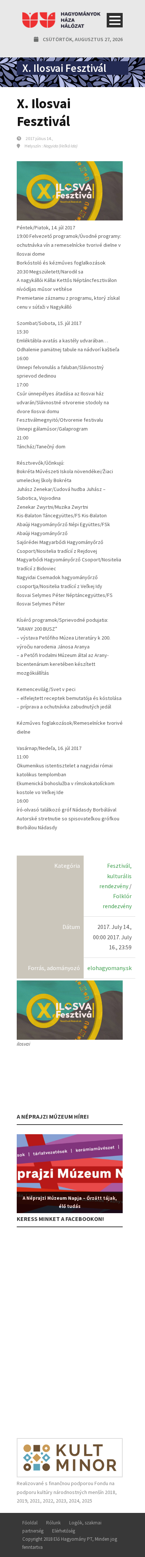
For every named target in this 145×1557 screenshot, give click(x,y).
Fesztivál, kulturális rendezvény (115, 875)
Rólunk (53, 1523)
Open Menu (115, 20)
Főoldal (30, 1523)
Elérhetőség (63, 1531)
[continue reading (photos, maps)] (70, 1009)
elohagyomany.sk (109, 968)
